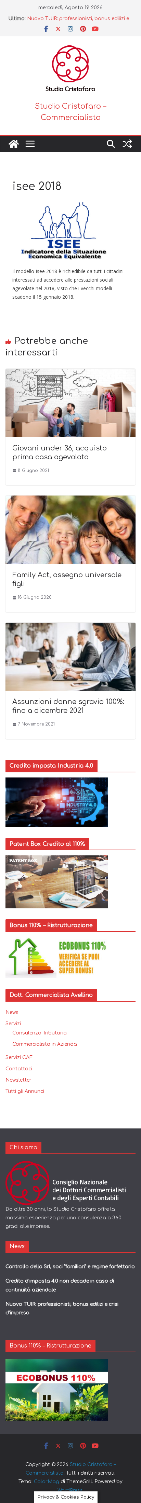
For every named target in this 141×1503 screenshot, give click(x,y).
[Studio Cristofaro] (70, 1165)
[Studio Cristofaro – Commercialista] (13, 144)
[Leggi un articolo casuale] (127, 144)
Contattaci (18, 1068)
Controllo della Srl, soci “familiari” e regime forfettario (70, 1266)
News (11, 1012)
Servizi (13, 1023)
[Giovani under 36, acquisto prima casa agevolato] (70, 373)
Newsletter (18, 1080)
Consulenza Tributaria (39, 1032)
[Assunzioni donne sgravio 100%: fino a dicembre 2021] (70, 627)
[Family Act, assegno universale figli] (70, 500)
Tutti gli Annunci (24, 1091)
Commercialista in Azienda (44, 1044)
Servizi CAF (19, 1057)
